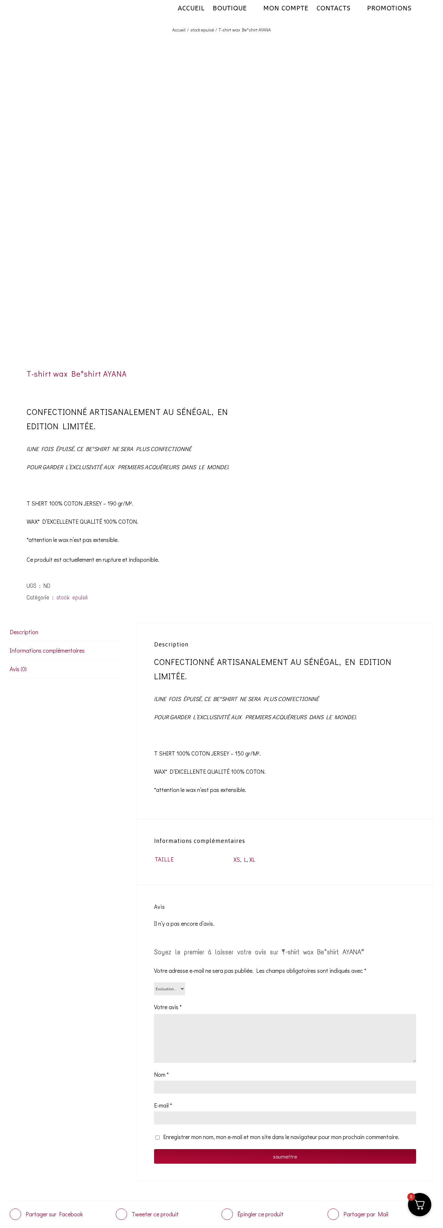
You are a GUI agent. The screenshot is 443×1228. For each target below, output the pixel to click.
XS (236, 859)
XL (252, 859)
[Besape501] (111, 210)
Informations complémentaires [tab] (47, 650)
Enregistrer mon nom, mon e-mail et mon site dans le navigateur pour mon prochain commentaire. (281, 1137)
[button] (422, 8)
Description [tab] (24, 632)
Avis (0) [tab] (18, 669)
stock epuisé (72, 597)
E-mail (163, 1105)
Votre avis (168, 1007)
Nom (161, 1074)
